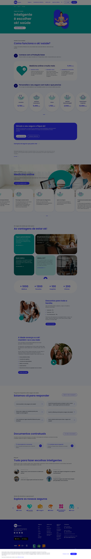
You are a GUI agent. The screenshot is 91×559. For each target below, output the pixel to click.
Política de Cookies (21, 557)
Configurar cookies (66, 553)
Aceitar (73, 553)
